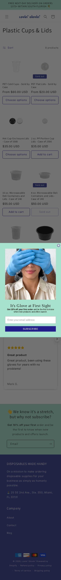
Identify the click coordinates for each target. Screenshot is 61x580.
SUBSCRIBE (30, 328)
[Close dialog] (58, 245)
